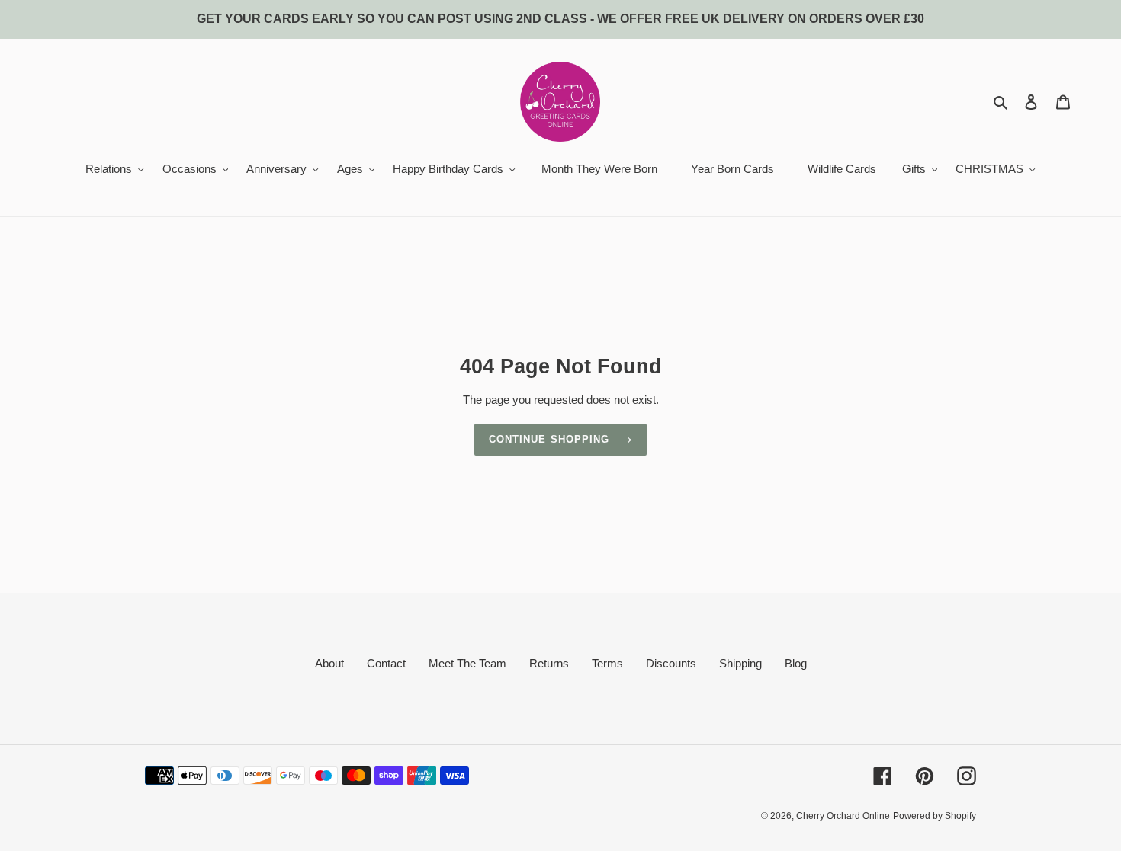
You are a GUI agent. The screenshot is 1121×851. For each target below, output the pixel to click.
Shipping (740, 663)
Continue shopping (549, 439)
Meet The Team (467, 663)
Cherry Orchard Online (843, 816)
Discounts (671, 663)
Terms (607, 663)
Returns (549, 663)
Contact (386, 663)
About (329, 663)
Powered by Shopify (934, 816)
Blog (796, 663)
